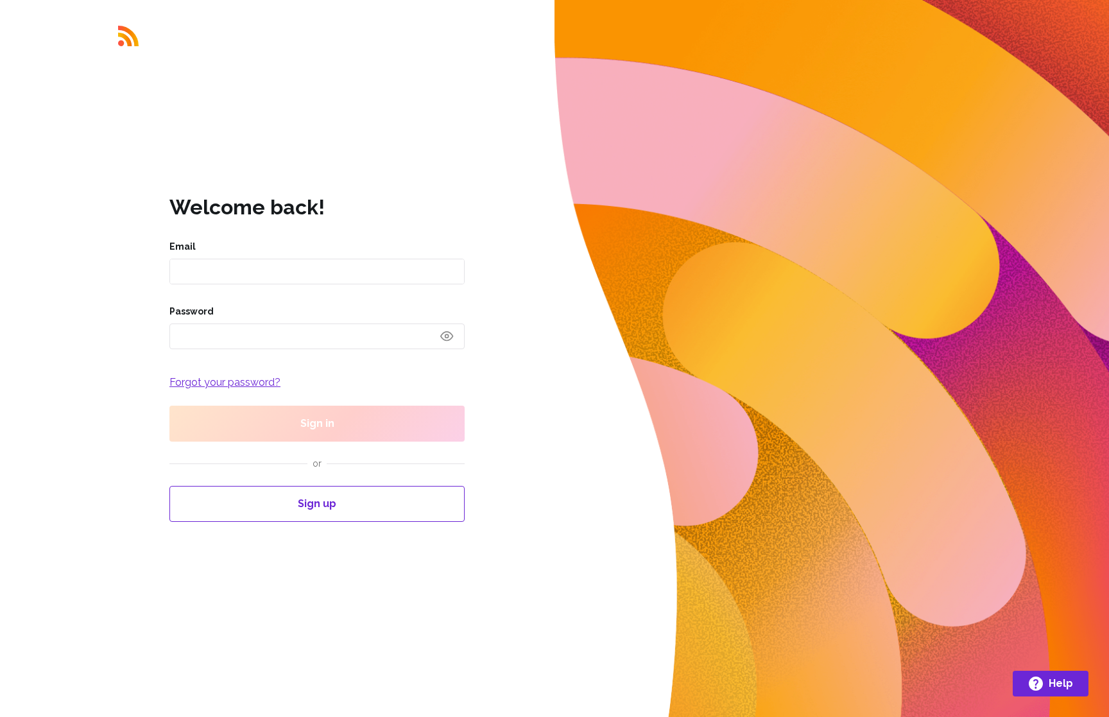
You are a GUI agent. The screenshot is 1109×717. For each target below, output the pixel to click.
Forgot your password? (224, 382)
